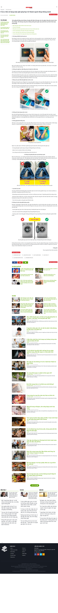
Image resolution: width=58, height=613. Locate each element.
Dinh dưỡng (12, 551)
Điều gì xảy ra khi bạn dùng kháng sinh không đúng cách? (50, 281)
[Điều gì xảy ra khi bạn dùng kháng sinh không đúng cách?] (39, 282)
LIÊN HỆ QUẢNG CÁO (39, 546)
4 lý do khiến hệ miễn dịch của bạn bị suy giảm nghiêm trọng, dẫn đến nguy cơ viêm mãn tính (40, 351)
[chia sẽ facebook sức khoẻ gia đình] (35, 554)
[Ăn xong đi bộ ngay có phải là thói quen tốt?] (39, 270)
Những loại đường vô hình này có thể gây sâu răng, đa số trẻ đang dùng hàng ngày (29, 516)
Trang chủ (2, 9)
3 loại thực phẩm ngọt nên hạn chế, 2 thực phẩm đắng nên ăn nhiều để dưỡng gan (26, 311)
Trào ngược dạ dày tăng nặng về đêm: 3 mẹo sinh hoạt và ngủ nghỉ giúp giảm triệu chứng (42, 418)
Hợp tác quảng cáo (53, 14)
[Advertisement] (29, 2)
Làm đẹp (28, 409)
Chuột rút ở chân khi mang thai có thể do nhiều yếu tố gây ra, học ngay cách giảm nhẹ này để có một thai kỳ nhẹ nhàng (33, 495)
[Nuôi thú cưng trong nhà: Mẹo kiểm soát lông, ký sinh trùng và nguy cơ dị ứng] (18, 455)
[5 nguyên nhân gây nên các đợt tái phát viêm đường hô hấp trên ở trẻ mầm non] (18, 331)
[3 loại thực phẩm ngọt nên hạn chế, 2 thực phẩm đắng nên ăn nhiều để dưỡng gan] (16, 311)
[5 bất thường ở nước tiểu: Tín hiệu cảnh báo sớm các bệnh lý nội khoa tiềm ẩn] (16, 299)
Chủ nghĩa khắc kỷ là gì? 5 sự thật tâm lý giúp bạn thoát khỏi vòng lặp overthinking (9, 508)
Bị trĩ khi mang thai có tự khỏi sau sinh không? (5, 36)
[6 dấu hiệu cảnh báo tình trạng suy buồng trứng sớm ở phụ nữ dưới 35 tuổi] (18, 343)
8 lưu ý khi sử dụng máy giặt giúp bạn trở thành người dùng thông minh (26, 12)
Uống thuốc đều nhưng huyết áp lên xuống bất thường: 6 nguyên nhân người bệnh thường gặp (27, 305)
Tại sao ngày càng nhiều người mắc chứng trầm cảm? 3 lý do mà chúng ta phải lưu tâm (50, 311)
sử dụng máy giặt (29, 257)
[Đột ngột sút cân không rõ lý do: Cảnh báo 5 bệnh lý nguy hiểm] (18, 365)
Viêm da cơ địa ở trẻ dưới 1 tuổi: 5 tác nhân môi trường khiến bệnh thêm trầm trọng (50, 305)
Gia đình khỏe (30, 374)
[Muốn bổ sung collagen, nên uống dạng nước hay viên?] (18, 410)
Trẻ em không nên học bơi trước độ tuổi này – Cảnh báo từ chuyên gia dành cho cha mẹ (29, 522)
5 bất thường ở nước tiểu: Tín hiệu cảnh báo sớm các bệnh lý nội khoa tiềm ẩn (26, 299)
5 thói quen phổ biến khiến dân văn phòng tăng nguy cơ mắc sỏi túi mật (50, 299)
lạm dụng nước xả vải (18, 257)
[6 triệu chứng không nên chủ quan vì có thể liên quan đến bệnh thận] (16, 270)
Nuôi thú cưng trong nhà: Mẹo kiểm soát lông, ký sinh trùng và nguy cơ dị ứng (41, 452)
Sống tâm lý (12, 557)
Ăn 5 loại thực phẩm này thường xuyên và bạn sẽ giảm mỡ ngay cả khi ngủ (48, 508)
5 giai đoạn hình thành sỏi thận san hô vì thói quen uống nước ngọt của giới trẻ (48, 514)
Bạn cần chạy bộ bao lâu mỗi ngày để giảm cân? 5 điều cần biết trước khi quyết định (52, 495)
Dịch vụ (23, 551)
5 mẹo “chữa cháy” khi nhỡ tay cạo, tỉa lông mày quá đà (23, 32)
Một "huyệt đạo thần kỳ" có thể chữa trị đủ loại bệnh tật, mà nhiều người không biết (10, 502)
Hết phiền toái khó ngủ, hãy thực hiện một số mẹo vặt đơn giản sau (26, 28)
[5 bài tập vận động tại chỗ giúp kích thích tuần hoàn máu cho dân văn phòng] (18, 444)
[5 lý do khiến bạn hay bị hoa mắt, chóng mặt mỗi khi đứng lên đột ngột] (18, 432)
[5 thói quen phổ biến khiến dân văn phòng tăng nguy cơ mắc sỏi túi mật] (39, 299)
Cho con (23, 548)
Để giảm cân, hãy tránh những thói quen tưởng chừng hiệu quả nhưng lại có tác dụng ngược (48, 502)
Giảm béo (24, 549)
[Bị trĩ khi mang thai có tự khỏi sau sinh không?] (39, 276)
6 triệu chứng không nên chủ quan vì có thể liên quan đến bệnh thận (5, 24)
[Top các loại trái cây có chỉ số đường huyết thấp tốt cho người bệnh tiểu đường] (18, 477)
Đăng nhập (24, 553)
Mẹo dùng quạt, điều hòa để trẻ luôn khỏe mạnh (22, 25)
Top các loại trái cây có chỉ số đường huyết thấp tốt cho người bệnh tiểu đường (41, 474)
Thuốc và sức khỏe (13, 549)
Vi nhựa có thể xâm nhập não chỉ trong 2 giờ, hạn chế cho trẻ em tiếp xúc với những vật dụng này (29, 510)
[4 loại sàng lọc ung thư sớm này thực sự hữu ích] (16, 276)
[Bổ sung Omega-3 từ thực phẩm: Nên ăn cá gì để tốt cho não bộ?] (18, 466)
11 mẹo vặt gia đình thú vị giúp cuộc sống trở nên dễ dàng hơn (25, 33)
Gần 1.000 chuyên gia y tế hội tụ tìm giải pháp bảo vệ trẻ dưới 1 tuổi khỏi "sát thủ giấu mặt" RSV (42, 317)
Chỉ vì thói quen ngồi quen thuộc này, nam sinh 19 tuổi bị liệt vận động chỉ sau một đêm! (5, 41)
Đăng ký (23, 555)
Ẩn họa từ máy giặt (16, 27)
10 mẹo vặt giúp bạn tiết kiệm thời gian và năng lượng (23, 30)
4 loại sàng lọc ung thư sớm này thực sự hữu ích (5, 31)
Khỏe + (28, 319)
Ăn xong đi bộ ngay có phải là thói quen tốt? (5, 28)
